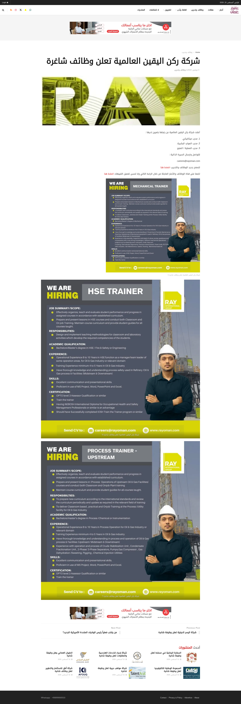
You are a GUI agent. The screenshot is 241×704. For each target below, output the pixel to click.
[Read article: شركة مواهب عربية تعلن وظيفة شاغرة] (137, 673)
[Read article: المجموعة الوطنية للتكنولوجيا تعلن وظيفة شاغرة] (191, 673)
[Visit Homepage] (234, 10)
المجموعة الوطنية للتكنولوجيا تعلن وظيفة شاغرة (168, 669)
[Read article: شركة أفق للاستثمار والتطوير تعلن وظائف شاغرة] (82, 673)
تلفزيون (168, 10)
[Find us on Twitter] (21, 10)
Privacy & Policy (175, 697)
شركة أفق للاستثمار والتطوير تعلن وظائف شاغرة (59, 669)
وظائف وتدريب (197, 10)
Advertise (188, 697)
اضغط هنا (165, 167)
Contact (163, 697)
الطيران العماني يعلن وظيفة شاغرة (59, 654)
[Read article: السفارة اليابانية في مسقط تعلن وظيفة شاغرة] (191, 657)
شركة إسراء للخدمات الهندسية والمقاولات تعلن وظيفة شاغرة (113, 654)
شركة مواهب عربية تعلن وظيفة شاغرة (112, 669)
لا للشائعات (154, 10)
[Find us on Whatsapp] (30, 10)
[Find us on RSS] (11, 10)
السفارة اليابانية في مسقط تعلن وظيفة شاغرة (166, 654)
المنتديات (141, 10)
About (196, 697)
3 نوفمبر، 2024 (193, 70)
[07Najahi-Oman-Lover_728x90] (120, 28)
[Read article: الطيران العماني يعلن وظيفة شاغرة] (82, 657)
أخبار (221, 10)
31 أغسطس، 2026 (173, 659)
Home (197, 52)
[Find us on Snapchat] (26, 10)
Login (4, 2)
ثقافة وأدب (182, 10)
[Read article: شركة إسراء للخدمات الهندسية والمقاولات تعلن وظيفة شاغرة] (137, 657)
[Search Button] (3, 10)
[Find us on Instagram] (16, 10)
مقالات (211, 10)
